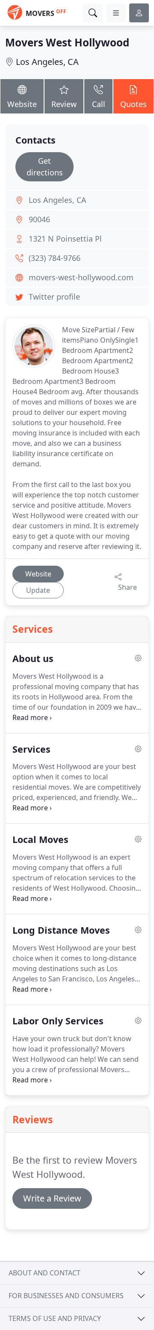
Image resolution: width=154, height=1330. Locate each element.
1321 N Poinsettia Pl (65, 238)
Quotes (133, 104)
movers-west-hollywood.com (81, 277)
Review (64, 104)
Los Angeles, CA (47, 61)
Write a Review (52, 1198)
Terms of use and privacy (55, 1318)
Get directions (45, 167)
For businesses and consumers (66, 1295)
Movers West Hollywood (67, 42)
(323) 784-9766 (54, 258)
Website (22, 104)
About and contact (44, 1273)
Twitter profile (54, 296)
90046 (39, 219)
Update (38, 590)
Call (98, 104)
